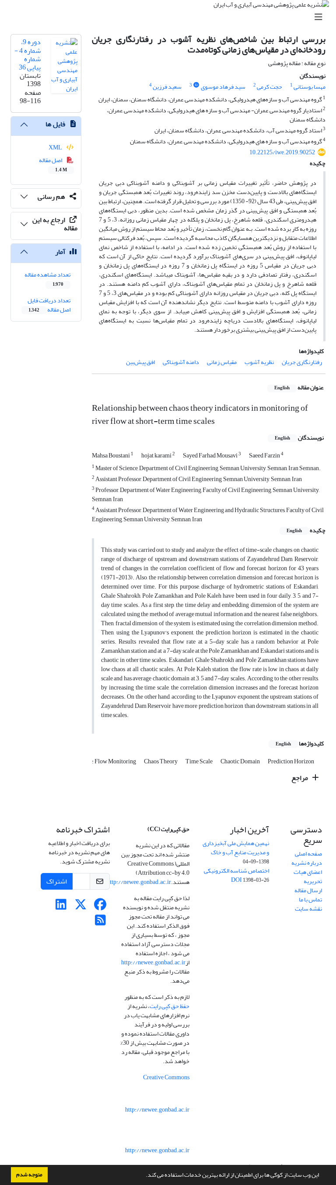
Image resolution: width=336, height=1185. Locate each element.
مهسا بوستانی (310, 87)
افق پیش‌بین (140, 362)
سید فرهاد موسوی (223, 87)
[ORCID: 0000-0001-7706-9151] (196, 85)
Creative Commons (166, 1077)
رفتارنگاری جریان (302, 362)
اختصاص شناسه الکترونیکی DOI (236, 875)
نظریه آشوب (259, 362)
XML (56, 147)
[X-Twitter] (80, 907)
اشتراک (56, 881)
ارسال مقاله (308, 890)
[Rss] (100, 923)
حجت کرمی (269, 87)
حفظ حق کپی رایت (169, 1006)
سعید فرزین (167, 87)
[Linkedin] (61, 907)
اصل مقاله (53, 164)
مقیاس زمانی (222, 362)
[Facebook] (100, 907)
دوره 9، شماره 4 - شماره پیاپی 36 (27, 54)
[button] (143, 1176)
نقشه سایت (308, 909)
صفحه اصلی (308, 853)
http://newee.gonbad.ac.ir (139, 882)
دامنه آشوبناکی (181, 362)
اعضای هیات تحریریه (308, 876)
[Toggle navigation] (170, 17)
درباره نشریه (306, 863)
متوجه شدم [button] (29, 1174)
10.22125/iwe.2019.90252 (282, 152)
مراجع (300, 777)
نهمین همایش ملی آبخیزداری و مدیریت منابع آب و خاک (236, 847)
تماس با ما (310, 899)
